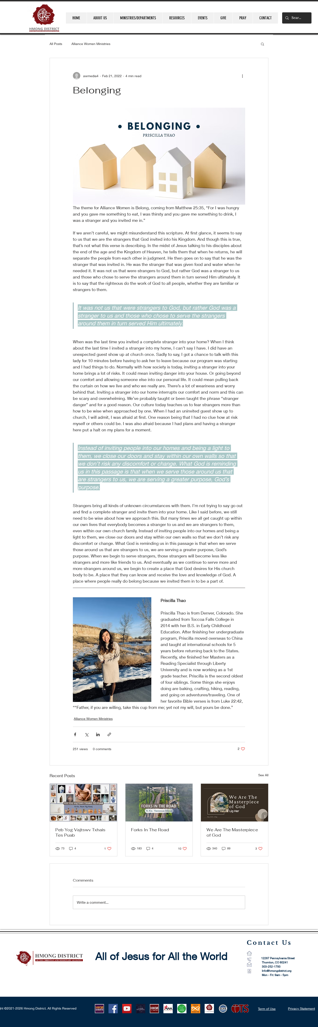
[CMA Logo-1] (209, 1008)
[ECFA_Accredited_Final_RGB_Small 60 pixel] (223, 1008)
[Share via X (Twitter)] (86, 734)
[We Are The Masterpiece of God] (234, 802)
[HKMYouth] (195, 1008)
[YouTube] (127, 1008)
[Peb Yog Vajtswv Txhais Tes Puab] (83, 802)
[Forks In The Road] (159, 802)
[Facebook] (113, 1008)
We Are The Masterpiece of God (232, 832)
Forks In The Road (150, 829)
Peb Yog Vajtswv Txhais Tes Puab (80, 832)
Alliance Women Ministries (90, 44)
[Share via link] (109, 734)
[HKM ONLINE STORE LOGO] (154, 1008)
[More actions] (242, 76)
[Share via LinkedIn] (98, 734)
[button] (262, 44)
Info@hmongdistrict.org (276, 970)
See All (263, 775)
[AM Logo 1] (168, 1008)
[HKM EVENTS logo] (99, 1008)
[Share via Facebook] (75, 734)
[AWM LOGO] (181, 1008)
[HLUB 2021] (140, 1008)
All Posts (56, 44)
